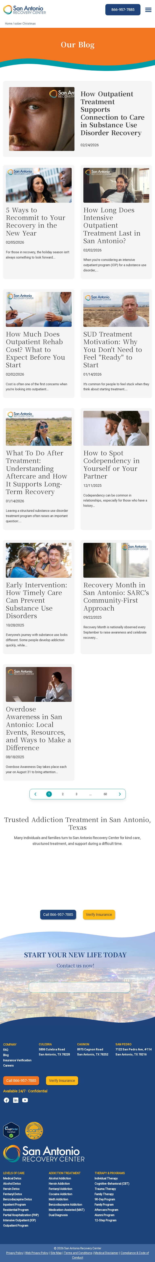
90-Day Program (105, 1199)
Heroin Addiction (59, 1183)
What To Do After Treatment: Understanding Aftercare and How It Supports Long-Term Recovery (36, 472)
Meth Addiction (58, 1199)
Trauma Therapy (105, 1188)
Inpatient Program (14, 1204)
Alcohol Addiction (60, 1178)
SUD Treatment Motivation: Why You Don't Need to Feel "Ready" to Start (112, 349)
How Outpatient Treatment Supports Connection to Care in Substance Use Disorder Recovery (113, 113)
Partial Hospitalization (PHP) (21, 1215)
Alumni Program (104, 1215)
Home (8, 23)
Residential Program (16, 1209)
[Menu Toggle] (147, 9)
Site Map (56, 1253)
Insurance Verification (17, 1060)
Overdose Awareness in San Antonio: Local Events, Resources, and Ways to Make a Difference (38, 728)
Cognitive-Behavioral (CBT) (112, 1183)
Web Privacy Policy (36, 1253)
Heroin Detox (11, 1188)
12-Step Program (105, 1220)
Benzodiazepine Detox (17, 1199)
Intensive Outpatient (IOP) (19, 1220)
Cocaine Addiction (60, 1194)
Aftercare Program (106, 1209)
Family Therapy (104, 1194)
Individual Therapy (106, 1178)
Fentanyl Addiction (60, 1188)
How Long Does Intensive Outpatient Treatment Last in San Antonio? (111, 225)
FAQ (5, 1049)
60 (105, 794)
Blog (6, 1055)
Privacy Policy (14, 1253)
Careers (8, 1065)
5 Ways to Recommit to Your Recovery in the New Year (35, 221)
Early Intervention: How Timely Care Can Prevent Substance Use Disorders (36, 600)
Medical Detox (12, 1178)
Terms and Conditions (78, 1253)
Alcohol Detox (12, 1183)
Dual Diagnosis (58, 1215)
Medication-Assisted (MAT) (67, 1209)
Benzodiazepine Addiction (65, 1204)
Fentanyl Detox (12, 1194)
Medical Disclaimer (106, 1253)
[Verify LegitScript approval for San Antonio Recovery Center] (11, 1130)
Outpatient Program (15, 1225)
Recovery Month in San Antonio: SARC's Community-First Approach (116, 596)
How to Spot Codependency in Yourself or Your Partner (111, 464)
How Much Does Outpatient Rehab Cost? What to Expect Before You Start (35, 349)
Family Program (104, 1204)
